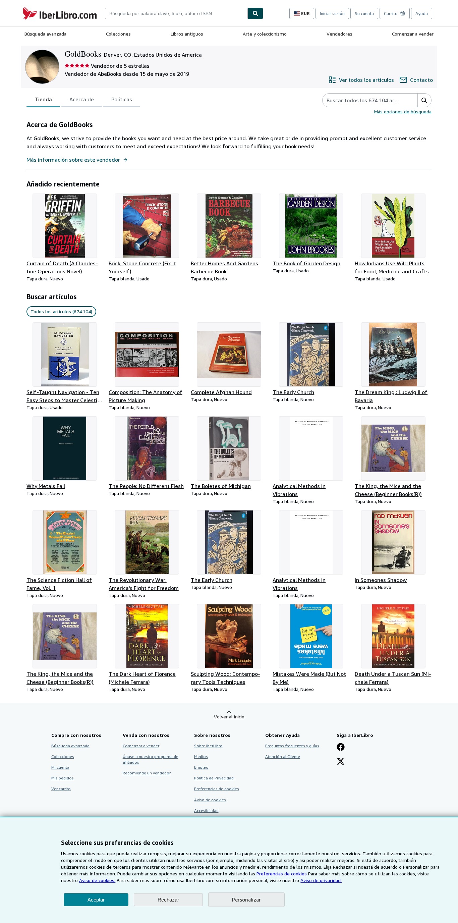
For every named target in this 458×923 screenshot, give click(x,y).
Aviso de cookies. (97, 880)
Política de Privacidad (214, 777)
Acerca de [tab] (81, 99)
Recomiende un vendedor (147, 772)
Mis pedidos (62, 777)
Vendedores (339, 34)
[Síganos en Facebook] (341, 747)
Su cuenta (364, 13)
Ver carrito (61, 788)
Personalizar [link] (246, 900)
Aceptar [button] (96, 900)
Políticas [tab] (121, 99)
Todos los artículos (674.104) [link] (61, 311)
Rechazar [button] (168, 900)
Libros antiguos (187, 34)
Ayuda (421, 13)
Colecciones (118, 34)
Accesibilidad (206, 810)
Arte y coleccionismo (265, 34)
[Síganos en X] (341, 762)
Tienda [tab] (43, 99)
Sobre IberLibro (208, 745)
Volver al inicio (229, 716)
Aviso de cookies (210, 799)
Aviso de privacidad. (321, 880)
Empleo (201, 767)
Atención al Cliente (282, 756)
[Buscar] (255, 13)
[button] (424, 100)
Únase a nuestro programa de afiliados (150, 759)
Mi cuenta (60, 767)
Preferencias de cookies (281, 873)
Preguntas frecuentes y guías (292, 745)
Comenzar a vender (413, 34)
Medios (201, 756)
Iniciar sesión (332, 13)
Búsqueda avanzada (45, 34)
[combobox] (176, 13)
